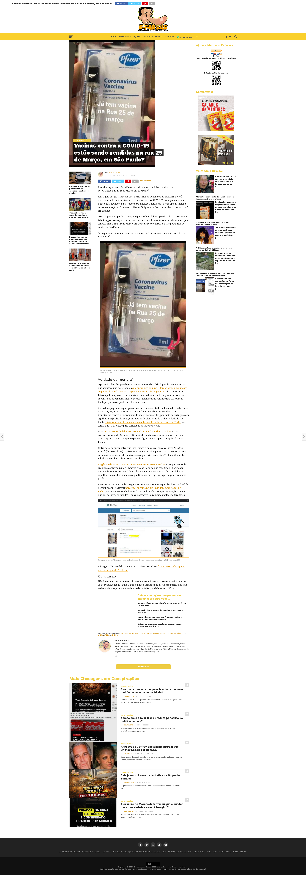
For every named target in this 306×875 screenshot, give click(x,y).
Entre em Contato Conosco (179, 852)
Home (113, 37)
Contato (169, 37)
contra (130, 633)
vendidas (115, 635)
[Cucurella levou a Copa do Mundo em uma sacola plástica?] (80, 210)
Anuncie (159, 37)
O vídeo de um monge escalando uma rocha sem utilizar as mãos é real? (79, 266)
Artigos (148, 37)
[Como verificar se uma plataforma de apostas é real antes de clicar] (80, 184)
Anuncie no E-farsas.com (69, 852)
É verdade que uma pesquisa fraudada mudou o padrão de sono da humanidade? (79, 240)
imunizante (156, 633)
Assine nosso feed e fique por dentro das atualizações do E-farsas (139, 852)
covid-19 (138, 633)
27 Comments (145, 180)
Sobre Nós (124, 37)
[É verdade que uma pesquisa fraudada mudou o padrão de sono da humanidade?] (80, 234)
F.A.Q (198, 37)
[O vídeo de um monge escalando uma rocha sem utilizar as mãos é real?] (80, 261)
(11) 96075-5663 (186, 37)
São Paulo (181, 633)
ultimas (243, 852)
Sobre (235, 852)
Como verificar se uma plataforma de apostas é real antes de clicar (79, 189)
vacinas (107, 635)
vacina (100, 635)
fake (144, 633)
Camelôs (123, 633)
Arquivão (137, 37)
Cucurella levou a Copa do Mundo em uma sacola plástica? (79, 215)
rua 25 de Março (169, 633)
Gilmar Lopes (114, 172)
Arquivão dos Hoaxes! (91, 852)
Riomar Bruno (225, 852)
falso (149, 633)
